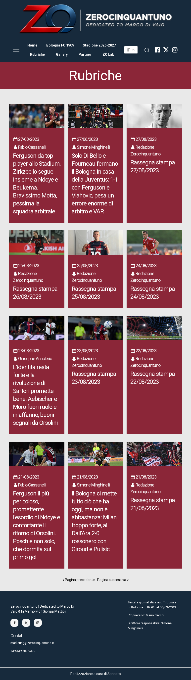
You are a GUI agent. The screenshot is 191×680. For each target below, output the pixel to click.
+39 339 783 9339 (22, 651)
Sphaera (114, 674)
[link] (95, 19)
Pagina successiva (111, 580)
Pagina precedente (80, 580)
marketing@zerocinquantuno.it (32, 643)
